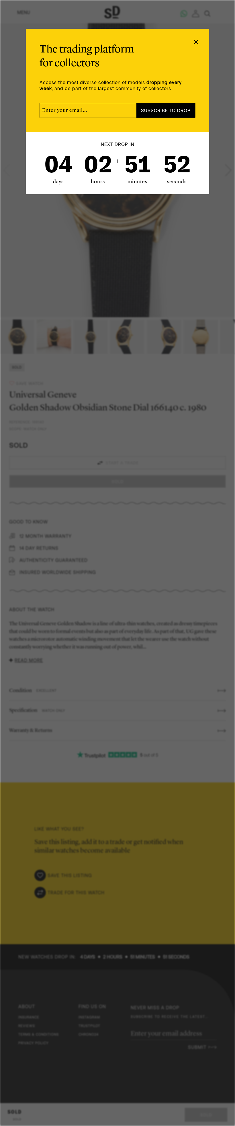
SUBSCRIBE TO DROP (166, 110)
